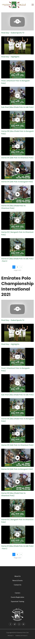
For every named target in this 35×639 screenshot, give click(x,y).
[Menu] (33, 4)
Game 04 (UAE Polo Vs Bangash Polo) (17, 181)
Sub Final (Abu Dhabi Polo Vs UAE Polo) (17, 107)
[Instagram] (19, 624)
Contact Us (17, 585)
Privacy (11, 635)
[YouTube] (23, 624)
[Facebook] (10, 624)
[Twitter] (14, 624)
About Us (17, 576)
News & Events (17, 580)
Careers (17, 593)
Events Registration (17, 597)
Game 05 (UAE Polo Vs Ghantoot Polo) (17, 157)
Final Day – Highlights (10, 57)
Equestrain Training (17, 601)
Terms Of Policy (21, 635)
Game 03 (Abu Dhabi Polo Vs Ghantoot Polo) (13, 206)
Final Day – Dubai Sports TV (12, 33)
